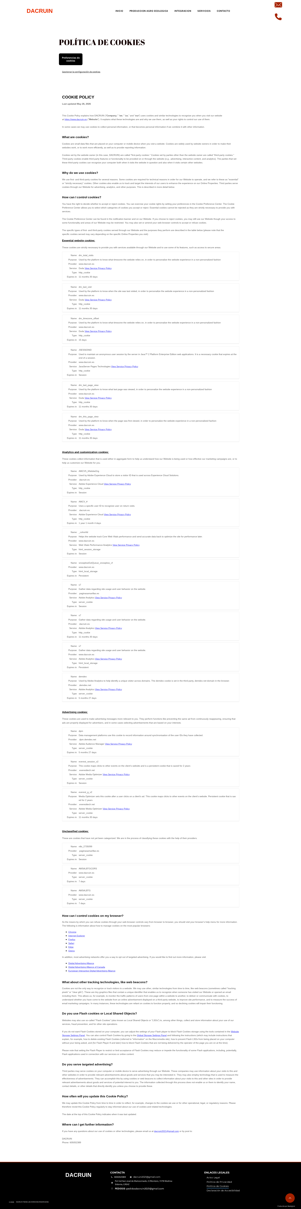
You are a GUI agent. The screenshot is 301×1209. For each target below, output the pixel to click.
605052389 (120, 1177)
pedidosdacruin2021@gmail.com (145, 1188)
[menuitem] (119, 11)
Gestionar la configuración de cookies (81, 71)
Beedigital (291, 1206)
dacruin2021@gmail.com (146, 1176)
